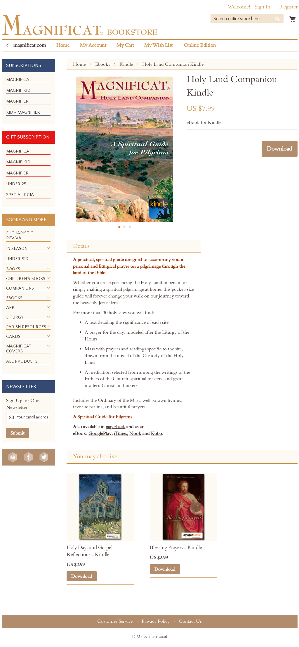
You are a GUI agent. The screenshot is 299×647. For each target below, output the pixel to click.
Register (288, 7)
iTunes (120, 433)
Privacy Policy (156, 621)
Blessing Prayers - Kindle (176, 547)
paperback (115, 427)
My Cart (125, 45)
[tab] (133, 246)
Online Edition (200, 45)
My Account (93, 45)
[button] (119, 227)
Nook (135, 433)
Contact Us (190, 621)
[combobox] (247, 18)
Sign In (262, 7)
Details (81, 246)
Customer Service (115, 621)
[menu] (28, 98)
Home (63, 45)
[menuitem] (19, 79)
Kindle (126, 64)
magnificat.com (29, 45)
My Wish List (158, 45)
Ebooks (103, 64)
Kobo (156, 433)
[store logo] (79, 25)
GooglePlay (100, 433)
